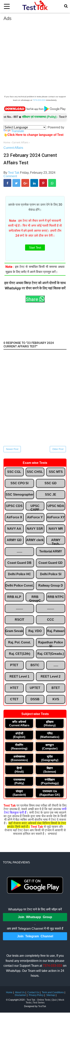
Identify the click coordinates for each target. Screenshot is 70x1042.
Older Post (57, 449)
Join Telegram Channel (35, 936)
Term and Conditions (53, 992)
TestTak (42, 1006)
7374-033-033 (39, 100)
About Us (20, 992)
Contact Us (33, 992)
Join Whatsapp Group (35, 917)
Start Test (35, 247)
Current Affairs (13, 147)
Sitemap (50, 995)
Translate (17, 131)
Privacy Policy (36, 995)
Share (32, 299)
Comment (10, 176)
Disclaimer (20, 995)
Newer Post (12, 449)
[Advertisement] (35, 59)
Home (9, 992)
